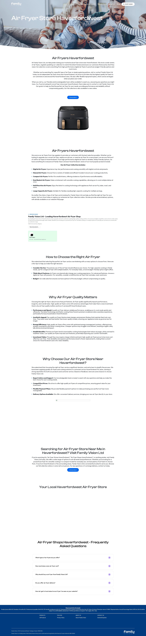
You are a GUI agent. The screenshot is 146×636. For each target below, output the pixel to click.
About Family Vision (81, 617)
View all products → (34, 227)
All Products (42, 617)
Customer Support (89, 4)
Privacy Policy (60, 617)
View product (73, 97)
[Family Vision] (16, 3)
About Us (112, 4)
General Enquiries (102, 617)
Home (72, 4)
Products (79, 4)
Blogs (118, 4)
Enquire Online (102, 4)
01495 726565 (129, 4)
